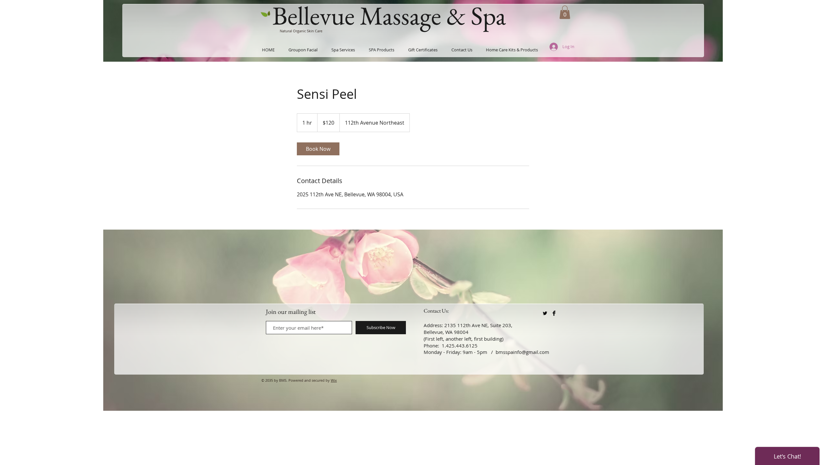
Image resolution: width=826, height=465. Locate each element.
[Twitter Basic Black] (545, 313)
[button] (564, 12)
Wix (334, 380)
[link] (318, 148)
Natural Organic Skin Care (301, 30)
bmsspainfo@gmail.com (522, 352)
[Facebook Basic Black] (554, 313)
